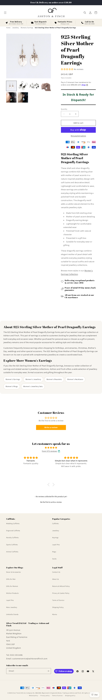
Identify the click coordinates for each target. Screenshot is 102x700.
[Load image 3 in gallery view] (34, 86)
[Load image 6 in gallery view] (23, 97)
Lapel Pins (56, 545)
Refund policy (33, 695)
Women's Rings (12, 386)
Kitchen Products (12, 593)
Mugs (54, 552)
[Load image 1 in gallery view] (11, 86)
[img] (51, 448)
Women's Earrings (13, 379)
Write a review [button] (50, 427)
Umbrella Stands (12, 614)
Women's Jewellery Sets (33, 386)
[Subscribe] (48, 671)
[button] (5, 12)
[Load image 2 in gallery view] (23, 86)
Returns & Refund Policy (61, 586)
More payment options (78, 136)
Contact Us (56, 572)
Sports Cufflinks (12, 545)
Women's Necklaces (75, 379)
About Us (55, 579)
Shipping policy (70, 695)
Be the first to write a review (51, 502)
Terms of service (57, 695)
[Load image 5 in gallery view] (11, 97)
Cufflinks (55, 523)
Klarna (54, 614)
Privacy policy (45, 695)
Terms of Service (58, 600)
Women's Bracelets (54, 379)
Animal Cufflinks (12, 552)
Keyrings (55, 537)
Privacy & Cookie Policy (60, 593)
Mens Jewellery (11, 607)
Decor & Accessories (13, 572)
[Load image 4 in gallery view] (46, 86)
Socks (54, 559)
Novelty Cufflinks (12, 537)
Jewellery (55, 531)
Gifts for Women (12, 586)
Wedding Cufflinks (12, 523)
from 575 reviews (49, 451)
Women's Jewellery (33, 379)
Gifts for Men (11, 579)
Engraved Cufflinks (13, 531)
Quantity (64, 109)
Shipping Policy (58, 607)
